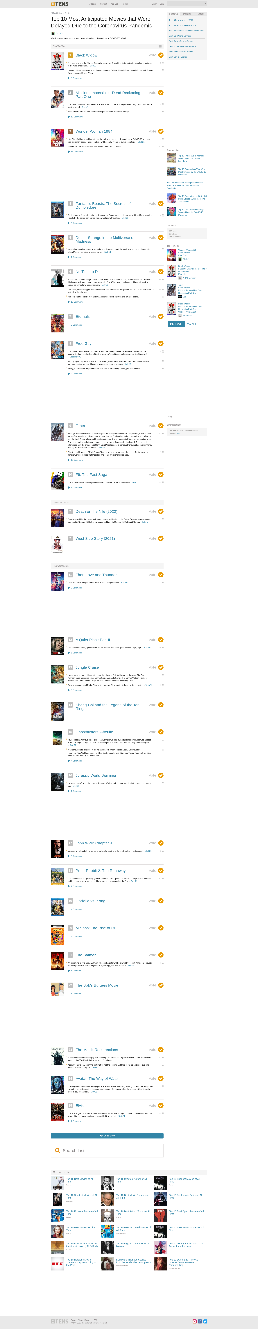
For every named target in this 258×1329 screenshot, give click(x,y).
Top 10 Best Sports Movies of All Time (186, 1212)
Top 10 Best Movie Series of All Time (185, 1196)
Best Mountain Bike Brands (181, 51)
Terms (73, 1320)
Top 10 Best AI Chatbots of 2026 (183, 25)
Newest (103, 4)
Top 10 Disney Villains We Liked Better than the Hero (186, 1245)
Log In (154, 4)
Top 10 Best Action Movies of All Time (133, 1212)
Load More (107, 1136)
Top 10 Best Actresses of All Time (81, 1228)
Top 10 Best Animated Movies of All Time (133, 1228)
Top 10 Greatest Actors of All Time (131, 1180)
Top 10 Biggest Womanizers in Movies (132, 1245)
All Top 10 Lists (56, 13)
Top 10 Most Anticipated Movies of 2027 (186, 30)
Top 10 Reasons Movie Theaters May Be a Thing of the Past (81, 1262)
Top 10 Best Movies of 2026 (181, 20)
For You (124, 4)
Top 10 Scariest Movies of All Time (184, 1180)
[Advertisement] (107, 179)
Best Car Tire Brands (178, 57)
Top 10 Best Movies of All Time (79, 1180)
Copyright (88, 1320)
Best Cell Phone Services (180, 36)
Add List (114, 4)
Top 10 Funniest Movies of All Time (82, 1212)
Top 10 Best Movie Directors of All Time (132, 1196)
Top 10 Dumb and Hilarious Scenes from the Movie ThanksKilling (183, 1262)
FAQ (95, 1320)
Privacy (81, 1320)
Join (162, 4)
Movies (67, 13)
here (178, 433)
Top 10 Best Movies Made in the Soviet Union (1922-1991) (82, 1245)
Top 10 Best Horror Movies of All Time (186, 1228)
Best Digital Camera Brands (181, 41)
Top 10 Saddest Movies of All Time (81, 1196)
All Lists (92, 4)
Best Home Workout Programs (182, 46)
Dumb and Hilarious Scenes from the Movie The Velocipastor (133, 1261)
